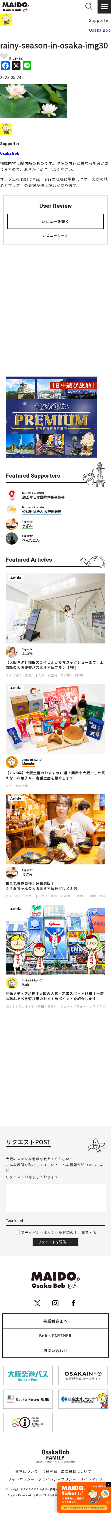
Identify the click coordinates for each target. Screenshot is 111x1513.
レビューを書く (55, 221)
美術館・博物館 (72, 675)
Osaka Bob (100, 30)
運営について (26, 1471)
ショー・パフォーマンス (78, 1006)
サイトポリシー (21, 1479)
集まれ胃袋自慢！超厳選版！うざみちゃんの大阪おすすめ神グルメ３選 (41, 886)
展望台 (52, 675)
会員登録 (49, 1471)
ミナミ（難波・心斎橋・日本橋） (62, 896)
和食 (93, 896)
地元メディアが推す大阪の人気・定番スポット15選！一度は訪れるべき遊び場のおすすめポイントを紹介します (55, 996)
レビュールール (55, 235)
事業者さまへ (55, 1321)
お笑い (20, 1006)
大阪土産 (21, 786)
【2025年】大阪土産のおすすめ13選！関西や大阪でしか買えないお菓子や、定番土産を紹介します (55, 775)
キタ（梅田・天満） (20, 675)
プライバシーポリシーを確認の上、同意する (58, 1232)
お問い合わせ (55, 1350)
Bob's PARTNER (55, 1335)
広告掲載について (76, 1471)
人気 (41, 675)
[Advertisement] (55, 307)
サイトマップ (91, 1479)
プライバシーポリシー (57, 1479)
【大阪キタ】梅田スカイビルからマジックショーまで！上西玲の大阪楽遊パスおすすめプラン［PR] (55, 665)
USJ (9, 1006)
